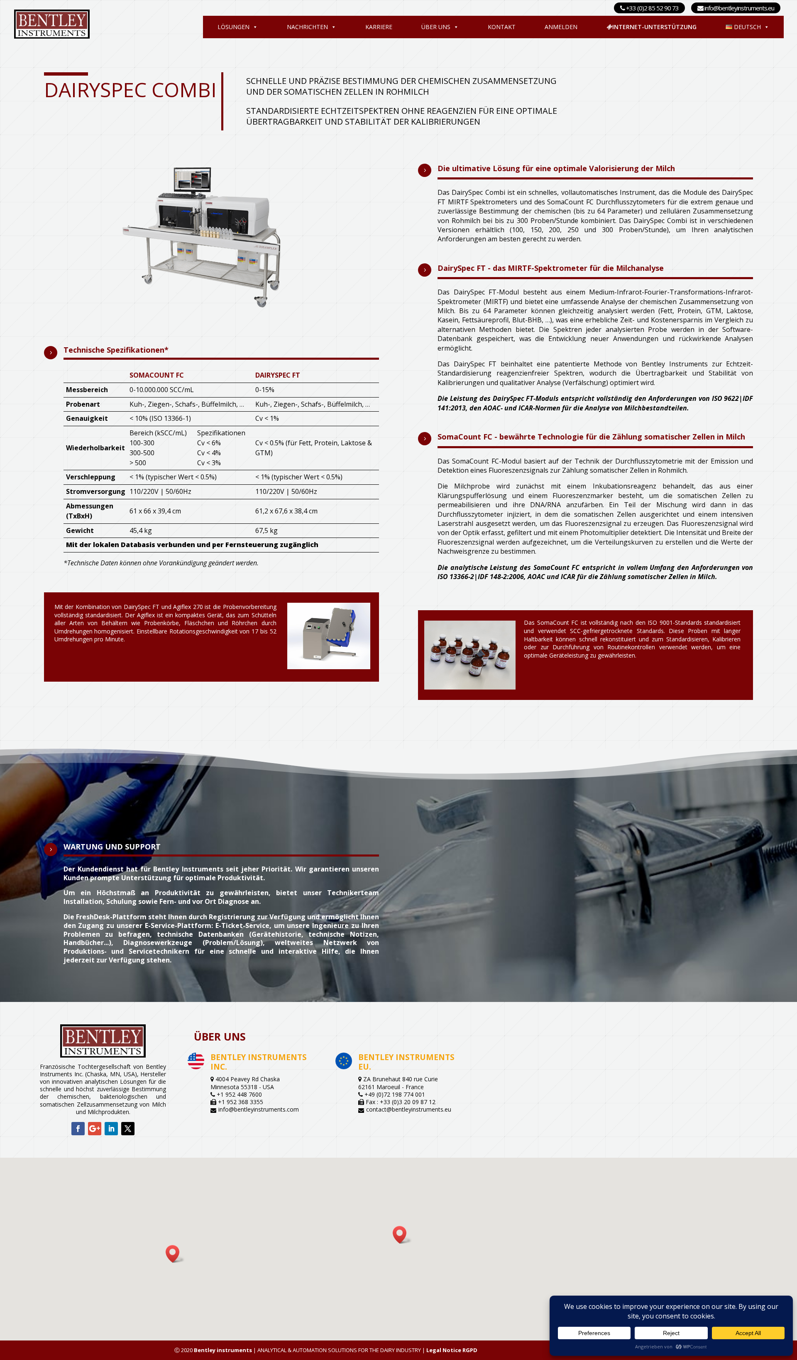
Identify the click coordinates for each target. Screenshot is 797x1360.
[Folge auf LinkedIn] (111, 1128)
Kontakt (502, 27)
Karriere (378, 27)
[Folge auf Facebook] (78, 1128)
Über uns (435, 27)
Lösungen (233, 27)
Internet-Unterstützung (654, 27)
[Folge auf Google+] (94, 1128)
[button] (402, 1235)
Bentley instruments (223, 1350)
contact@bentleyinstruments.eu (408, 1109)
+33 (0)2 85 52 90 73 (652, 8)
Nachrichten (307, 27)
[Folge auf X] (127, 1128)
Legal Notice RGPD (451, 1350)
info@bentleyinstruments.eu (738, 8)
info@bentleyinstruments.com (258, 1109)
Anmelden (561, 27)
